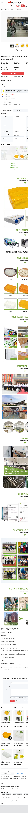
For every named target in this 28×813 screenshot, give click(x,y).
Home (2, 9)
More (2, 803)
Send (12, 700)
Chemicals (7, 9)
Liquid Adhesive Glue (6, 800)
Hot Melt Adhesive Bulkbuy (18, 800)
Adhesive (11, 9)
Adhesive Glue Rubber (6, 797)
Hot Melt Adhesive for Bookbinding (20, 776)
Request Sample (22, 76)
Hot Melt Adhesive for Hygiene (19, 781)
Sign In (3, 104)
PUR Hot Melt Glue (5, 776)
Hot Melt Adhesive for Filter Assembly (7, 781)
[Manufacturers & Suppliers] (14, 2)
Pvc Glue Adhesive (17, 797)
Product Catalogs (19, 773)
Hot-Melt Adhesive (18, 9)
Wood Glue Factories (6, 794)
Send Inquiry (13, 73)
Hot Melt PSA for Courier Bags (19, 778)
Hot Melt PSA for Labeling (6, 778)
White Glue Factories (17, 794)
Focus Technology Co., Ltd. (16, 807)
